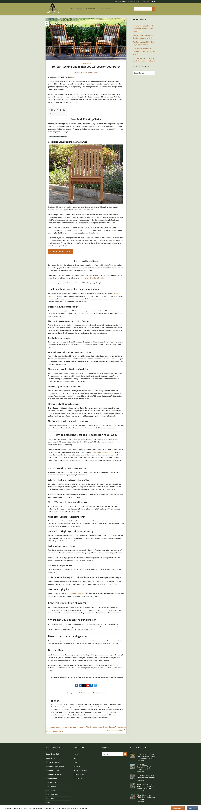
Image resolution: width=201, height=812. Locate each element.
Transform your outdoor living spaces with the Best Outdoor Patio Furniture (143, 28)
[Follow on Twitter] (152, 1)
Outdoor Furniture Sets (54, 774)
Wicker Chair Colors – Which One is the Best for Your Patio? (144, 59)
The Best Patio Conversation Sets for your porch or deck (143, 36)
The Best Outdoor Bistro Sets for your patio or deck (143, 43)
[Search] (67, 9)
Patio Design (90, 9)
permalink (103, 693)
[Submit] (153, 9)
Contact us (78, 778)
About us (77, 766)
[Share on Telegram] (95, 685)
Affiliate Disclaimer (134, 1)
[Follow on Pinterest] (154, 1)
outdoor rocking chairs (77, 593)
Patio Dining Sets (52, 794)
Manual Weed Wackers (54, 762)
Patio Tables (50, 798)
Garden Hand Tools (52, 754)
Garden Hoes (50, 758)
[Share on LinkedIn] (91, 685)
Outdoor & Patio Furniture (55, 766)
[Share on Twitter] (80, 685)
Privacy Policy (146, 1)
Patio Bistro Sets (51, 782)
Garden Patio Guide (120, 1)
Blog (101, 9)
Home (73, 9)
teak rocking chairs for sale (93, 278)
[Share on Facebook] (76, 685)
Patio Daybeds (51, 786)
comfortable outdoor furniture (104, 452)
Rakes (48, 803)
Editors (95, 72)
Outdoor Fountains (52, 770)
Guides (79, 9)
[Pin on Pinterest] (88, 685)
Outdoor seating (86, 63)
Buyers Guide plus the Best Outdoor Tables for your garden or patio (144, 51)
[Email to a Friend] (84, 685)
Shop (108, 9)
